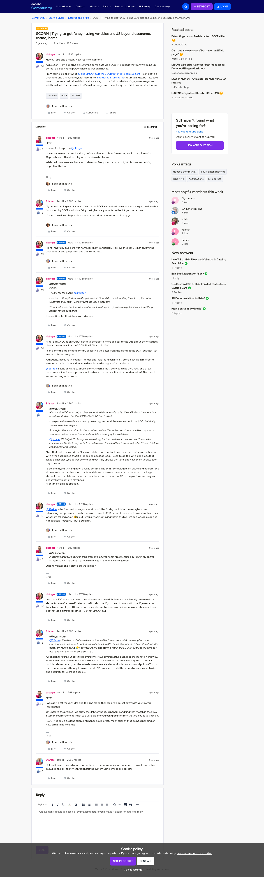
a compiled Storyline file (110, 77)
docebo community (184, 171)
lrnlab (185, 219)
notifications (196, 178)
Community (38, 17)
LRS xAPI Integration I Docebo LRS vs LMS (195, 93)
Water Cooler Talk (182, 58)
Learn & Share (56, 17)
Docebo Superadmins (184, 73)
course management (213, 171)
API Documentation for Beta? (188, 298)
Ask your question (199, 145)
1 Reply (175, 278)
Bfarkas (50, 201)
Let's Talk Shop (180, 87)
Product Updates (125, 6)
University (144, 6)
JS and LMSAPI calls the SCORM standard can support (109, 73)
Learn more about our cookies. (194, 853)
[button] (202, 6)
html (64, 95)
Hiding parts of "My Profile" (187, 308)
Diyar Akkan (188, 198)
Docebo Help (162, 6)
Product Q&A (179, 44)
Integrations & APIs (78, 17)
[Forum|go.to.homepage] (41, 6)
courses (52, 95)
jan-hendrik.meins (192, 208)
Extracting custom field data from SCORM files (199, 36)
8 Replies (177, 313)
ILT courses (214, 178)
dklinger (50, 54)
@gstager (52, 368)
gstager (50, 137)
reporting (178, 178)
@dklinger (77, 148)
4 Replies (177, 267)
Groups (94, 6)
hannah (186, 229)
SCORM (75, 95)
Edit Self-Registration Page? (188, 273)
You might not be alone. (189, 131)
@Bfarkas (51, 509)
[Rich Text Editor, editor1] (97, 826)
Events (107, 6)
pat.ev (185, 240)
